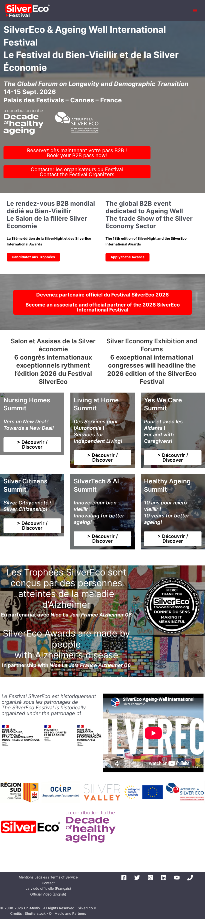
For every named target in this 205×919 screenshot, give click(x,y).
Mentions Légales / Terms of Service (48, 877)
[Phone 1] (190, 877)
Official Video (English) (48, 894)
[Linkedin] (163, 877)
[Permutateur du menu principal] (195, 10)
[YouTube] (177, 877)
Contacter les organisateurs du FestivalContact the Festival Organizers (77, 171)
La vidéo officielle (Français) (48, 888)
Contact (48, 883)
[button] (32, 444)
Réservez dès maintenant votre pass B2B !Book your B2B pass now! (77, 152)
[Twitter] (137, 877)
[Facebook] (124, 877)
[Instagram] (150, 877)
